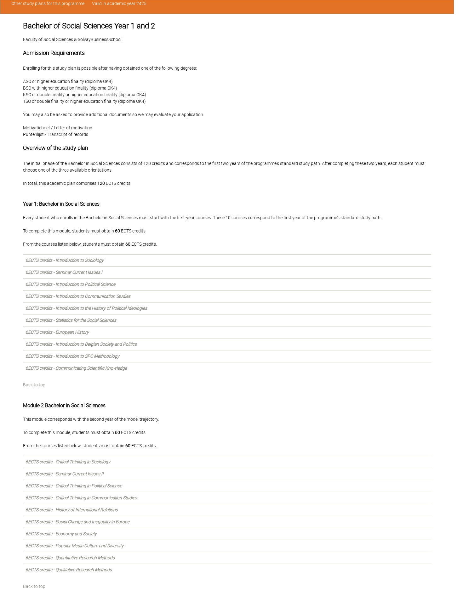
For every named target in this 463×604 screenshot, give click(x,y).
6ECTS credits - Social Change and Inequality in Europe (77, 521)
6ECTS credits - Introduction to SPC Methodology (72, 356)
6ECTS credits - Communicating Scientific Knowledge (76, 368)
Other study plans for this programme (47, 3)
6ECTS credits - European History (57, 332)
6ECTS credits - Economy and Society (61, 533)
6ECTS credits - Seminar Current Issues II (65, 473)
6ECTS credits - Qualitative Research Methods (69, 569)
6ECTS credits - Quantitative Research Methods (70, 557)
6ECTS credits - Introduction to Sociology (65, 260)
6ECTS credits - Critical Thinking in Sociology (68, 461)
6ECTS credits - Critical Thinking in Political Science (74, 485)
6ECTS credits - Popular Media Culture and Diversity (74, 545)
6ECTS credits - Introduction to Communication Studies (78, 296)
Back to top (34, 384)
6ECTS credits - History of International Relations (72, 509)
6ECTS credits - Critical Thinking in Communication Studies (81, 497)
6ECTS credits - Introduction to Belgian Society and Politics (81, 344)
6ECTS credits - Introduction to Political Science (70, 284)
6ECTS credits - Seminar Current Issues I (64, 272)
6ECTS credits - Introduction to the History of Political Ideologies (86, 308)
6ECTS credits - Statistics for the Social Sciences (71, 320)
